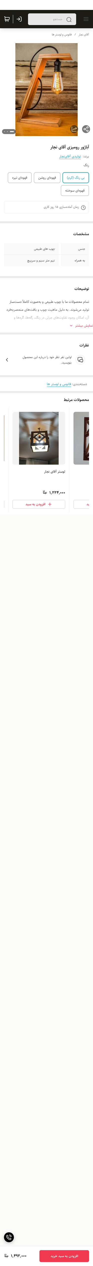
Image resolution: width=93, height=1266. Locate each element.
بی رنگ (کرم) (76, 177)
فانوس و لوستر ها (62, 34)
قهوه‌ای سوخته (75, 190)
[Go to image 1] (12, 131)
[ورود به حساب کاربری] (20, 19)
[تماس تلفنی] (9, 1237)
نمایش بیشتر (84, 325)
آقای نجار (84, 34)
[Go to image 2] (7, 131)
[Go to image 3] (4, 131)
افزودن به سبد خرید (64, 1256)
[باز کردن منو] (85, 19)
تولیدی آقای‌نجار (70, 156)
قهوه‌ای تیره (19, 177)
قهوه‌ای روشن (47, 177)
